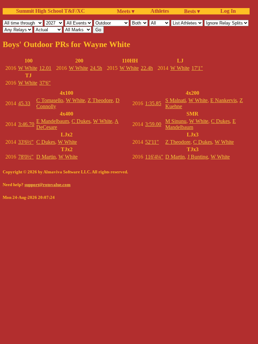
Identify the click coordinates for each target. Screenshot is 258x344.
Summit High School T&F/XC (50, 11)
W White (27, 68)
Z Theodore (100, 100)
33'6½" (26, 142)
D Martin (46, 157)
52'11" (152, 142)
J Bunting (197, 157)
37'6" (45, 83)
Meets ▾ (125, 11)
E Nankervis (223, 100)
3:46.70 (26, 124)
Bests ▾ (192, 11)
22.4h (147, 68)
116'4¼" (154, 157)
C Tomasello (49, 100)
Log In (227, 11)
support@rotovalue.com (48, 184)
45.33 (24, 103)
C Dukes (81, 121)
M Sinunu (175, 121)
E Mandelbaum (52, 121)
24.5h (96, 68)
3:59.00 (153, 124)
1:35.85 (153, 103)
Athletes (159, 11)
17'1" (197, 68)
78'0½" (26, 157)
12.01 (45, 68)
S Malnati (175, 100)
